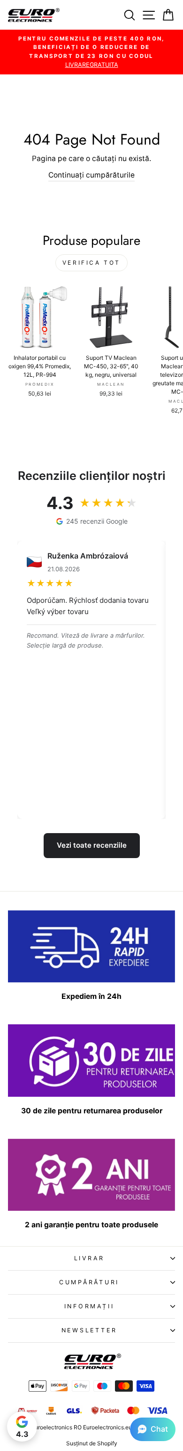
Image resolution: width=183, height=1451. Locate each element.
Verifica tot (91, 262)
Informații (89, 1306)
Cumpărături (89, 1282)
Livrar (89, 1258)
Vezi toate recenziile (92, 845)
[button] (152, 1429)
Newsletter (89, 1330)
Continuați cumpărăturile (91, 174)
